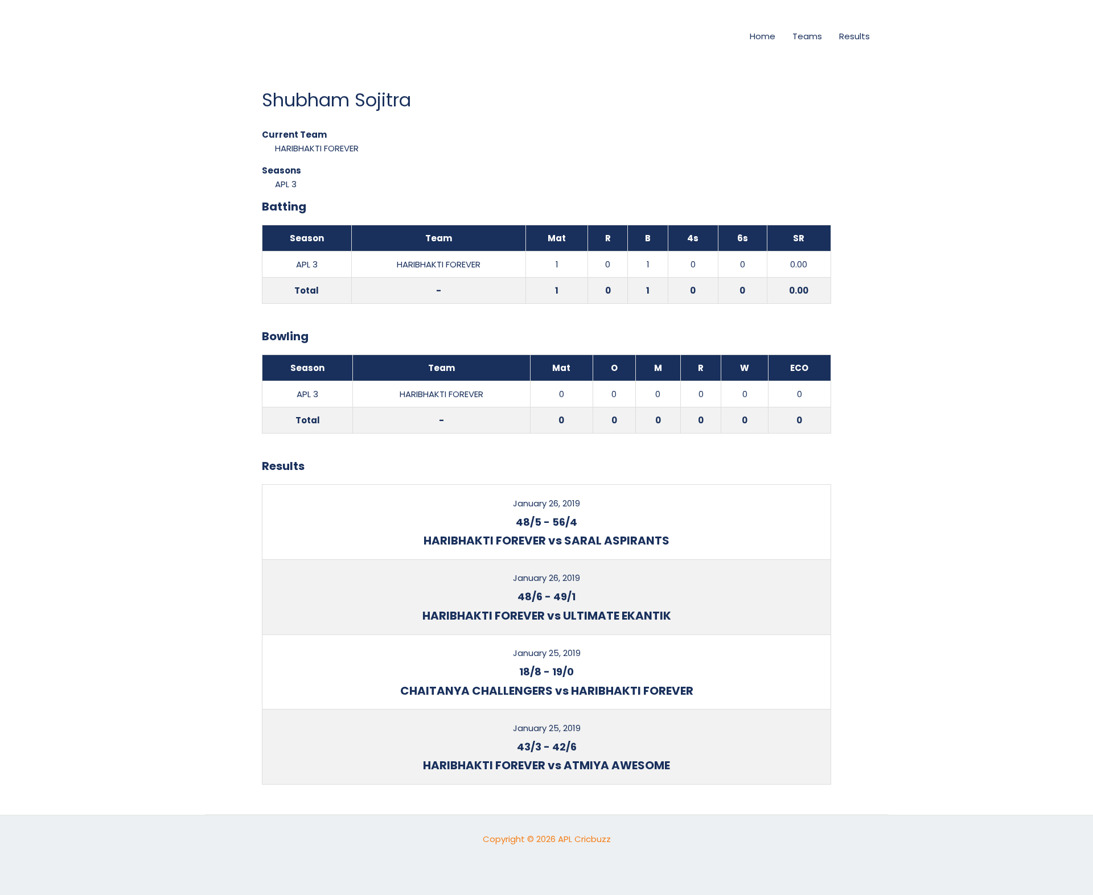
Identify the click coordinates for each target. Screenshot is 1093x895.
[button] (721, 36)
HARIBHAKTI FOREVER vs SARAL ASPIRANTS (546, 540)
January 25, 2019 (547, 653)
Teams (807, 36)
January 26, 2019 (546, 503)
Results (854, 36)
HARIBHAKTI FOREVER (317, 148)
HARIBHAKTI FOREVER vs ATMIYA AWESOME (546, 765)
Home (762, 36)
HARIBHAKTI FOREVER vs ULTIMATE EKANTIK (546, 616)
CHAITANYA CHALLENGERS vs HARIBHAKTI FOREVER (546, 691)
